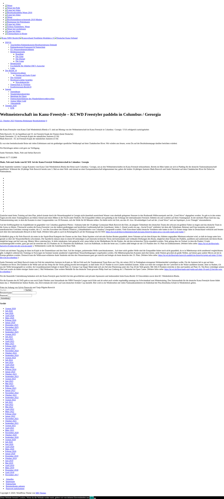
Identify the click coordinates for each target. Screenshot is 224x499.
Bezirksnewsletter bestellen (21, 80)
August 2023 (10, 379)
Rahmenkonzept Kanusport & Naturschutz (27, 47)
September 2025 (12, 332)
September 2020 (12, 437)
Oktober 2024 (11, 353)
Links (12, 68)
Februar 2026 (10, 320)
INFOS (8, 42)
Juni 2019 (9, 461)
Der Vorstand (15, 77)
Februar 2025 (10, 346)
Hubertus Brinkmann (23, 121)
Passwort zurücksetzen (15, 488)
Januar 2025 (10, 348)
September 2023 (12, 376)
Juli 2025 (9, 337)
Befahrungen (15, 63)
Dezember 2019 (11, 456)
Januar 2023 (10, 390)
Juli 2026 (9, 311)
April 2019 (9, 465)
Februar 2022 (10, 414)
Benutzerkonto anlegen (15, 486)
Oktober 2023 (11, 374)
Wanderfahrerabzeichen (20, 94)
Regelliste (20, 54)
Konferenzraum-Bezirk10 (20, 87)
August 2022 (10, 400)
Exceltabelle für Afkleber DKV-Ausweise (27, 66)
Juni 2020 (9, 444)
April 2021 (9, 428)
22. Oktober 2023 (7, 121)
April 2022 (9, 409)
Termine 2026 (11, 106)
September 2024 (12, 355)
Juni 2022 (9, 404)
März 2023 (9, 386)
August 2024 (10, 358)
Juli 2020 (9, 442)
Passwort (4, 295)
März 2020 (9, 449)
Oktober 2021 (11, 421)
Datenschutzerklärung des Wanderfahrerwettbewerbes (32, 99)
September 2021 (12, 423)
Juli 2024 (9, 360)
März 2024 (9, 367)
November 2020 (12, 433)
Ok (92, 498)
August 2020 (10, 440)
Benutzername (6, 293)
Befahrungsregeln (17, 52)
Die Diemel (20, 59)
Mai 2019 (9, 463)
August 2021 (10, 425)
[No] (95, 498)
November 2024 (12, 351)
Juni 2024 (9, 362)
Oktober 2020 (11, 435)
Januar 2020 (10, 454)
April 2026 (9, 315)
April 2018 (9, 472)
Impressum (10, 481)
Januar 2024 (10, 372)
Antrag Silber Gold (18, 101)
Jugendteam (15, 92)
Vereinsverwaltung (18, 73)
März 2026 (9, 318)
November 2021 (12, 418)
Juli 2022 (9, 402)
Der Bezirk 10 (11, 70)
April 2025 (9, 341)
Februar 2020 (10, 451)
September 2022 (12, 397)
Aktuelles (10, 479)
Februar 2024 (10, 369)
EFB (12, 108)
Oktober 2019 (11, 458)
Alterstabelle (15, 103)
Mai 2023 (9, 383)
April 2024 (9, 365)
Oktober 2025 (11, 330)
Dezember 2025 (11, 325)
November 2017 (12, 475)
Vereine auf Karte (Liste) (26, 75)
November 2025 (12, 327)
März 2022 (9, 411)
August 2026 (10, 308)
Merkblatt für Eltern (18, 96)
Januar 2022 (10, 416)
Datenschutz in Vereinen (20, 84)
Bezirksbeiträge (39, 121)
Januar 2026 (10, 322)
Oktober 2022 (11, 395)
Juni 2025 (9, 339)
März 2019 (9, 468)
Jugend (8, 89)
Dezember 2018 (11, 470)
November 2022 (12, 393)
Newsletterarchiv (22, 82)
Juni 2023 (9, 381)
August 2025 (10, 334)
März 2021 (9, 430)
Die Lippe (20, 61)
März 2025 (9, 344)
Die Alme (19, 56)
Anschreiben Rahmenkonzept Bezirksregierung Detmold (33, 45)
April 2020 (9, 447)
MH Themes (41, 493)
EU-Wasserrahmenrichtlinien (22, 49)
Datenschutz (11, 484)
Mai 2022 (9, 407)
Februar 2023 (10, 388)
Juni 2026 (9, 313)
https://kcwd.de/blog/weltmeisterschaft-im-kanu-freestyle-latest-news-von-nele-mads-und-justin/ (145, 232)
